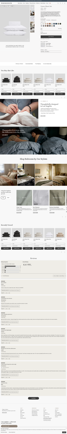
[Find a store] (60, 3)
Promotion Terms (46, 414)
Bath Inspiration (34, 412)
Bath (21, 411)
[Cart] (65, 3)
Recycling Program (58, 415)
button (16, 426)
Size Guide (60, 28)
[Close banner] (66, 428)
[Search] (58, 3)
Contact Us (45, 412)
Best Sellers (20, 3)
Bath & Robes (43, 3)
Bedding (27, 3)
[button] (26, 40)
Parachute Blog (34, 414)
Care (44, 411)
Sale (50, 3)
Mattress (38, 3)
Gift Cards (22, 415)
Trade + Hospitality (58, 414)
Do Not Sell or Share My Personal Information (47, 419)
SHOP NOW (18, 212)
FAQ (44, 415)
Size (41, 28)
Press (56, 411)
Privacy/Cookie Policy (12, 432)
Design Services (35, 415)
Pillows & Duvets (32, 3)
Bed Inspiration (34, 411)
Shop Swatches (23, 418)
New (24, 3)
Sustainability (57, 412)
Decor (47, 3)
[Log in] (62, 3)
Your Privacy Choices (47, 420)
